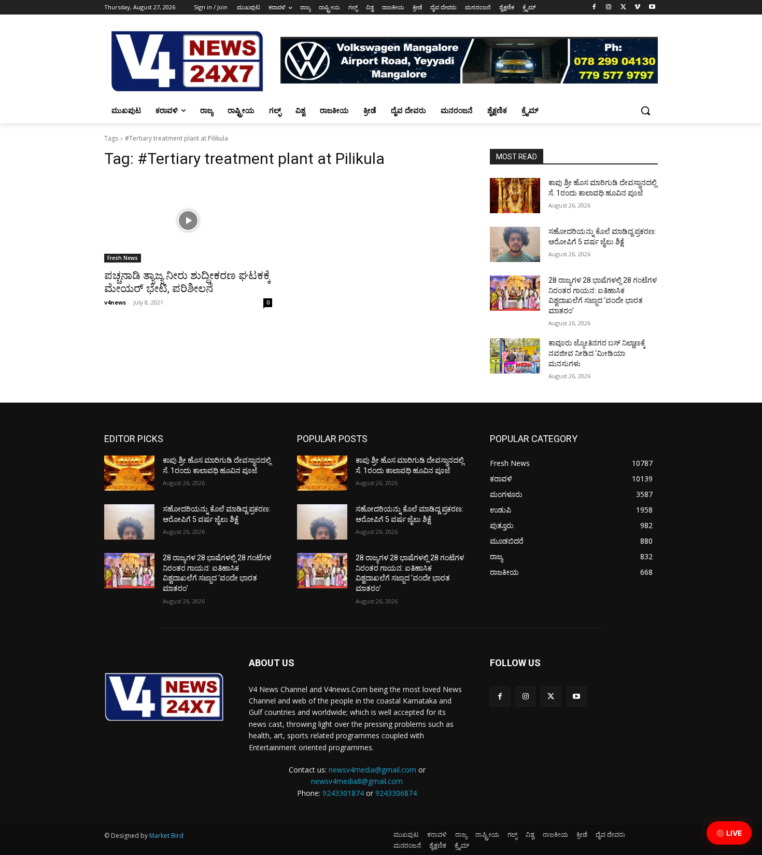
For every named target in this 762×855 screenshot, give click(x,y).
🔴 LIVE (729, 833)
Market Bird (166, 835)
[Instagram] (609, 7)
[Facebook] (594, 7)
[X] (623, 7)
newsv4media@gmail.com (372, 770)
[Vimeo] (637, 7)
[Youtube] (652, 7)
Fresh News (122, 257)
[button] (645, 110)
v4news (115, 302)
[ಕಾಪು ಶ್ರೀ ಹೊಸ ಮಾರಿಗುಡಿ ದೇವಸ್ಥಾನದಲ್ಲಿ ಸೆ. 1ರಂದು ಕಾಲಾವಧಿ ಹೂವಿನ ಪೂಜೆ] (515, 195)
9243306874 (396, 793)
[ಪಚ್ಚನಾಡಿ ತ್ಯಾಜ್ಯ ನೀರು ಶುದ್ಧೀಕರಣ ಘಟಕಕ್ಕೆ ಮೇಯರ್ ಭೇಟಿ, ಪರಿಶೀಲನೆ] (188, 220)
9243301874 (343, 793)
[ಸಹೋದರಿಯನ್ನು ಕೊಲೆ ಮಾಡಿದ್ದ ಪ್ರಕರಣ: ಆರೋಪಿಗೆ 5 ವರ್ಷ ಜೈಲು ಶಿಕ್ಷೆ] (515, 244)
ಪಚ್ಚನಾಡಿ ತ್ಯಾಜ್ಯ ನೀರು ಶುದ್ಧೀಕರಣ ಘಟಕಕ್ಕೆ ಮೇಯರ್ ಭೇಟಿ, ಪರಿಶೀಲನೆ (187, 282)
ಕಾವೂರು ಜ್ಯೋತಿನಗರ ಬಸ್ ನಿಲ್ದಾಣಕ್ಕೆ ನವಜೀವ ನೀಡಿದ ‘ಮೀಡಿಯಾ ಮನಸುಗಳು (596, 353)
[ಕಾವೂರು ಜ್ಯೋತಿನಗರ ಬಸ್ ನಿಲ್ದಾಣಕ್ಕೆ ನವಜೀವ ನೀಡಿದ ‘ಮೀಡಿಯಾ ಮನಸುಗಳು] (515, 356)
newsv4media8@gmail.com (357, 781)
